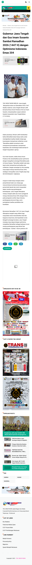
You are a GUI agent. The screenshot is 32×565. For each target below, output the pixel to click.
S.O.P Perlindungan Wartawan (11, 530)
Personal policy (7, 541)
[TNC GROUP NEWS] (8, 8)
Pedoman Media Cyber (9, 524)
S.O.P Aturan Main (8, 527)
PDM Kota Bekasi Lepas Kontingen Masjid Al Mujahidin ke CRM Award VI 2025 (19, 439)
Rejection (5, 544)
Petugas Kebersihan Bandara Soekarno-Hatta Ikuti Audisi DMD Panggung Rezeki (19, 445)
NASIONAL (6, 481)
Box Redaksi (6, 521)
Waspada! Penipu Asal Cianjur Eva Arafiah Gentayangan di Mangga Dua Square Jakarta (19, 467)
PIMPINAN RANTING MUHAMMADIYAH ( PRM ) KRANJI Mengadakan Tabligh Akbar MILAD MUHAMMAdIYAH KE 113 (19, 450)
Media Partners (7, 538)
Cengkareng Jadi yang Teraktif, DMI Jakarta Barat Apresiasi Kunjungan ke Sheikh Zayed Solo (15, 434)
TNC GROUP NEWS (21, 558)
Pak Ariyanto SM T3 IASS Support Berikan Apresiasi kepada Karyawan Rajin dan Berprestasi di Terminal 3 (19, 462)
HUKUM (19, 477)
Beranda (4, 25)
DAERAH (6, 477)
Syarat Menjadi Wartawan (10, 547)
